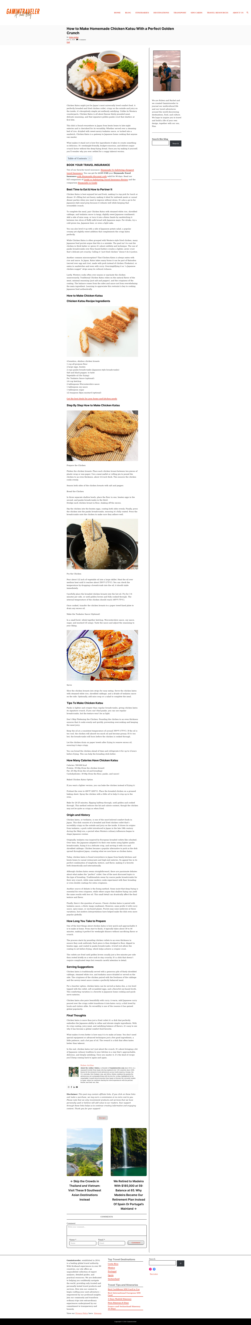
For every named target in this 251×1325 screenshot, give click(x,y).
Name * (72, 1240)
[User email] (77, 1087)
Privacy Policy (81, 1313)
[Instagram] (69, 1087)
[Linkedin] (74, 1087)
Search (175, 143)
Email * (101, 1240)
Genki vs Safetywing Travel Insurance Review (106, 180)
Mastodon (154, 1274)
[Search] (180, 1263)
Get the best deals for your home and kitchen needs (92, 399)
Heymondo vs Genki (87, 183)
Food (68, 42)
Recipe (102, 1118)
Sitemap (97, 1313)
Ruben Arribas (74, 37)
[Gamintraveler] (34, 12)
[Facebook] (71, 1087)
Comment (71, 1223)
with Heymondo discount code (92, 176)
